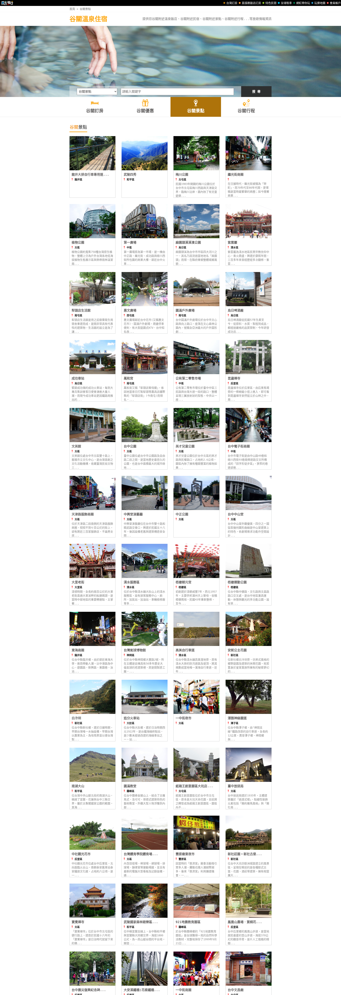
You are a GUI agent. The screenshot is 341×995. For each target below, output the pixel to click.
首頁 (72, 8)
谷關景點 (85, 8)
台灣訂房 (231, 3)
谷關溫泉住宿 (88, 19)
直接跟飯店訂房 (251, 3)
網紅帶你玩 (303, 3)
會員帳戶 (335, 3)
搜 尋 (256, 91)
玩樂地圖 (319, 3)
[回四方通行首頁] (7, 3)
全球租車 (286, 3)
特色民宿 (270, 3)
